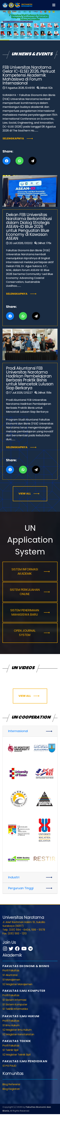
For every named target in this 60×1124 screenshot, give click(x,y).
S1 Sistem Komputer (14, 1004)
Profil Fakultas (10, 970)
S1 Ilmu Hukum (11, 1025)
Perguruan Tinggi (21, 888)
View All (24, 493)
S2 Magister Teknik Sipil (16, 1054)
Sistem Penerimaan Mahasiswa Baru (24, 612)
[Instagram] (5, 949)
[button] (4, 25)
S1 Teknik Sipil (10, 1050)
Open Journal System (25, 633)
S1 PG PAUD (9, 1065)
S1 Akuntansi (10, 975)
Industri (13, 877)
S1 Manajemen (11, 979)
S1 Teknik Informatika (15, 1009)
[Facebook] (17, 949)
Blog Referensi (11, 1084)
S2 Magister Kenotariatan (18, 1034)
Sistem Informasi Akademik (25, 571)
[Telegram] (30, 949)
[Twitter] (11, 949)
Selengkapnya (13, 138)
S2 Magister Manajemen (17, 984)
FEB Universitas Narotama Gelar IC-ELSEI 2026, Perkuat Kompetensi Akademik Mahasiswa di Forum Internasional (28, 75)
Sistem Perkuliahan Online (25, 592)
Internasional (18, 731)
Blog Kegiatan (11, 1089)
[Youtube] (24, 949)
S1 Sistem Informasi (14, 1000)
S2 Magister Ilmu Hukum (17, 1029)
